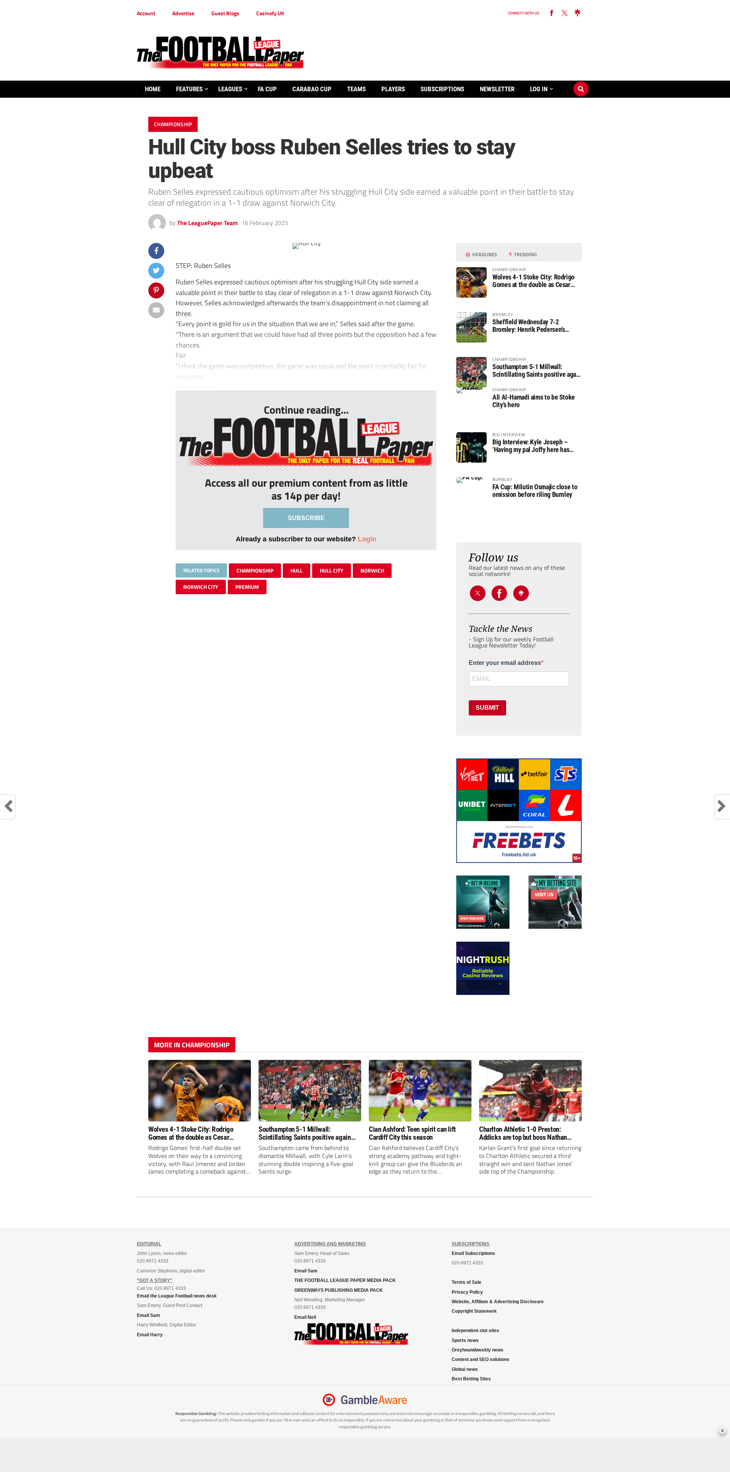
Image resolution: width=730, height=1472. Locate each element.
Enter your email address (505, 663)
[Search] (581, 81)
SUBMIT (487, 707)
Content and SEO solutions (480, 1359)
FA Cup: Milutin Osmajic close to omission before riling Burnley (534, 490)
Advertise (183, 13)
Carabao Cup (312, 89)
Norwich (372, 570)
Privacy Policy (467, 1292)
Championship (254, 570)
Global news (465, 1369)
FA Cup (267, 89)
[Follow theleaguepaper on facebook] (552, 13)
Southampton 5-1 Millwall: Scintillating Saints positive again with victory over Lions (536, 370)
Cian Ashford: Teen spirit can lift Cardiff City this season (412, 1133)
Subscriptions (442, 89)
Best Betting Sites (471, 1379)
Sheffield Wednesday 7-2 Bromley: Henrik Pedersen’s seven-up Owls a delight (528, 325)
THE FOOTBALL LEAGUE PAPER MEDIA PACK (345, 1280)
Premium (247, 587)
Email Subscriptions (473, 1253)
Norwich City (200, 587)
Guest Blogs (225, 13)
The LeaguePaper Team (207, 222)
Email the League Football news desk (177, 1296)
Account (146, 13)
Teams (356, 89)
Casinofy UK (270, 13)
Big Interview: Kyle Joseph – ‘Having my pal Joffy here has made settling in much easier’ (531, 446)
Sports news (465, 1340)
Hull (296, 570)
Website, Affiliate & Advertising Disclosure (498, 1301)
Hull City (331, 570)
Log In (539, 89)
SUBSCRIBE (306, 518)
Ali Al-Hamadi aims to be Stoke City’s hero (533, 401)
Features (189, 89)
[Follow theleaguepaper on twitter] (564, 13)
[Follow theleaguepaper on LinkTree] (577, 13)
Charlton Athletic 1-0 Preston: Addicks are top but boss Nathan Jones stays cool (523, 1133)
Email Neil (305, 1317)
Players (393, 89)
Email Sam (148, 1315)
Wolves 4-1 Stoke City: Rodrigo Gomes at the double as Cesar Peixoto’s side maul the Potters (533, 281)
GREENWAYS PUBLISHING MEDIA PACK (338, 1290)
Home (152, 89)
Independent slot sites (475, 1330)
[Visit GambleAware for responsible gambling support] (374, 1399)
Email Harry (150, 1334)
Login (367, 539)
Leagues (230, 89)
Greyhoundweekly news (477, 1350)
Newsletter (497, 89)
